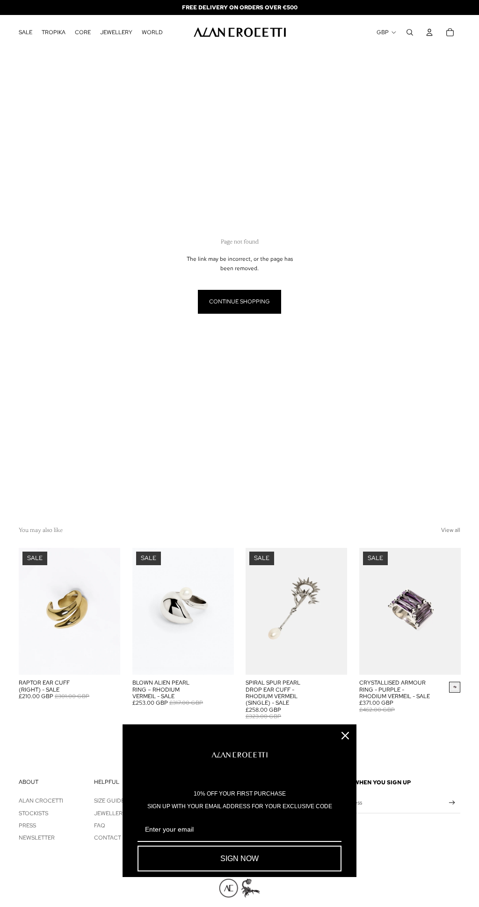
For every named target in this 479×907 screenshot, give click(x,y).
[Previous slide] (26, 611)
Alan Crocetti (41, 800)
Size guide (109, 800)
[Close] (345, 735)
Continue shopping (239, 301)
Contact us (112, 837)
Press (27, 825)
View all (450, 530)
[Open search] (409, 32)
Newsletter (37, 837)
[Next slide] (112, 611)
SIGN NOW (239, 859)
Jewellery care (118, 813)
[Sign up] (452, 803)
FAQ (99, 825)
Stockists (33, 813)
